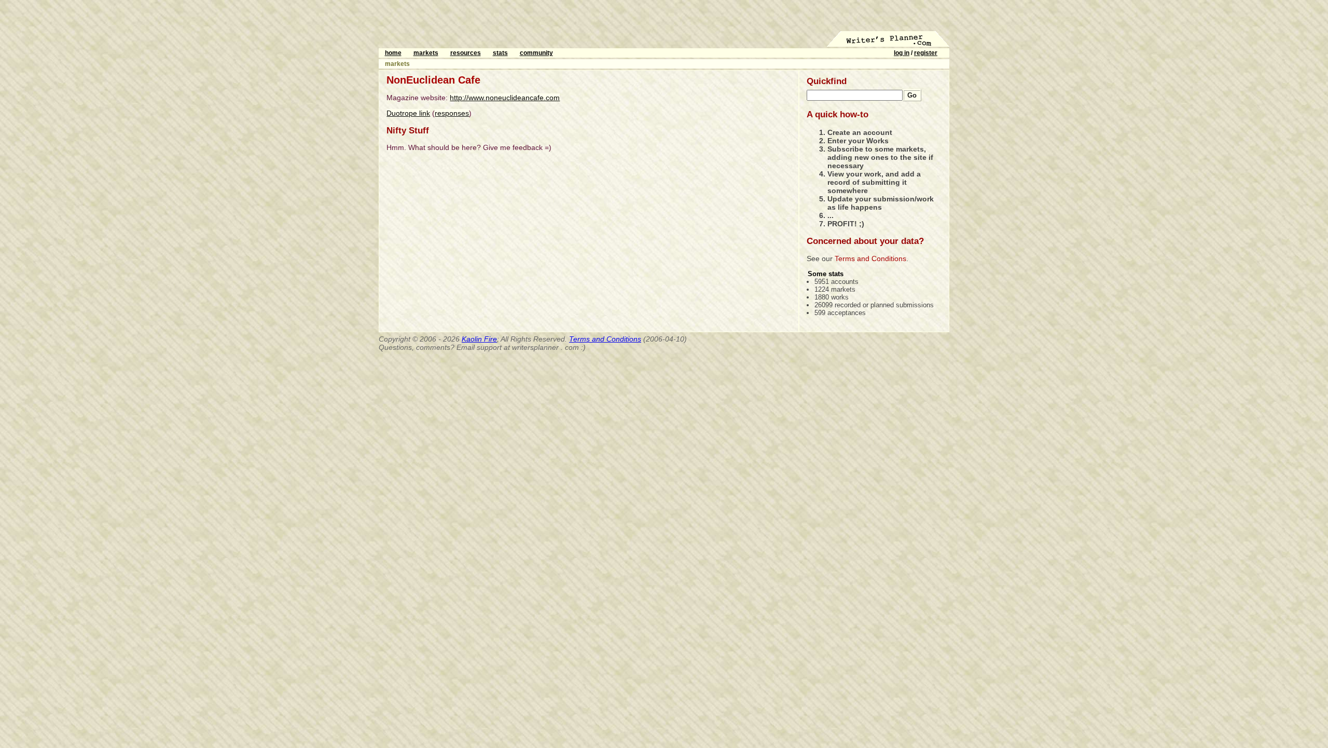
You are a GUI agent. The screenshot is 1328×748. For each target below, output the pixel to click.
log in (901, 53)
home (393, 53)
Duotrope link (408, 113)
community (536, 53)
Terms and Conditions (870, 258)
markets (425, 53)
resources (465, 53)
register (925, 53)
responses (452, 113)
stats (500, 53)
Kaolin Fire (479, 339)
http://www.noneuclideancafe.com (505, 97)
